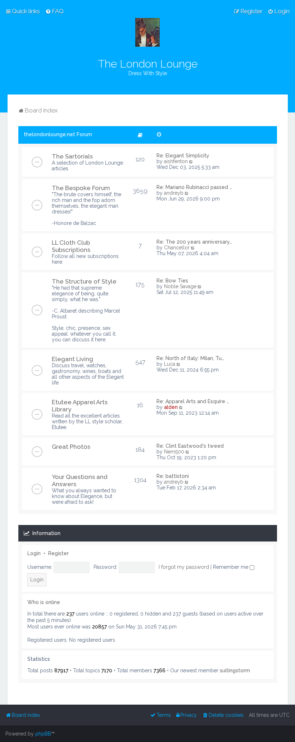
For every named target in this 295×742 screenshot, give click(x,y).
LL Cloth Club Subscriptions (71, 246)
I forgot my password (184, 567)
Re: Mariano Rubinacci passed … (194, 187)
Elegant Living (72, 359)
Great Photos (71, 446)
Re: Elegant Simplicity (182, 155)
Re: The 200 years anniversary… (194, 242)
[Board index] (147, 32)
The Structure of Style (84, 281)
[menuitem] (54, 11)
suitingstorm (235, 670)
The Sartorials (72, 156)
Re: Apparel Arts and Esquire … (192, 401)
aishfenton (176, 161)
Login (34, 553)
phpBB (43, 734)
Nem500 (174, 452)
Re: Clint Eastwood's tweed (190, 446)
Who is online (43, 602)
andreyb (173, 193)
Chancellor (177, 247)
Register (58, 553)
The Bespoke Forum (81, 188)
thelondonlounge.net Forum (58, 134)
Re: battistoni (172, 476)
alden (171, 407)
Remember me (231, 567)
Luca (169, 364)
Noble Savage (180, 286)
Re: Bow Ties (172, 281)
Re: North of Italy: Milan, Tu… (190, 358)
